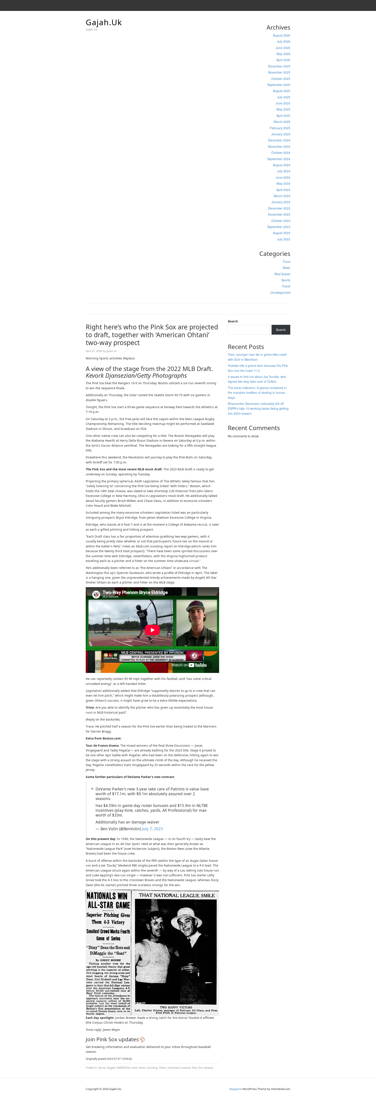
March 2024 (282, 196)
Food (286, 261)
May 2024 (283, 183)
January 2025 (280, 134)
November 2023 (279, 214)
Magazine (235, 1089)
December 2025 (279, 66)
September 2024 (278, 159)
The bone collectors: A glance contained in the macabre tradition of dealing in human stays (257, 393)
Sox (200, 1067)
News (286, 267)
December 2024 (279, 140)
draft (134, 1067)
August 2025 (281, 91)
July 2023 (283, 239)
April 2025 (283, 115)
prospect (185, 1067)
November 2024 (279, 146)
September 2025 (278, 84)
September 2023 (278, 227)
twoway (208, 1067)
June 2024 (283, 177)
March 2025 (282, 121)
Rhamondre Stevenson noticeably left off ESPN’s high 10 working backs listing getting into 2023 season (258, 408)
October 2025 (280, 78)
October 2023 (280, 220)
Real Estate (282, 274)
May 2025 (283, 109)
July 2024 (283, 171)
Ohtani (163, 1067)
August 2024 (281, 165)
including (152, 1067)
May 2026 (283, 54)
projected (173, 1067)
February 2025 (280, 128)
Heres (141, 1067)
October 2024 (280, 152)
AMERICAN (123, 1067)
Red (194, 1067)
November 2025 (279, 72)
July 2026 (283, 41)
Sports (285, 280)
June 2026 (283, 47)
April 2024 (283, 190)
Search (233, 321)
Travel (286, 286)
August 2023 (281, 233)
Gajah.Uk (104, 22)
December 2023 (279, 208)
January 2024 (280, 202)
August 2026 (281, 35)
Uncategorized (280, 292)
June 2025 (283, 103)
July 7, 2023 (152, 828)
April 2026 (283, 60)
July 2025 (283, 97)
